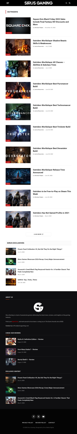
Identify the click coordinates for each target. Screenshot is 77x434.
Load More (38, 234)
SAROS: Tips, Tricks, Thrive (27, 280)
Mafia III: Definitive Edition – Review (30, 339)
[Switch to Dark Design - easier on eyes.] (66, 3)
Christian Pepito (39, 27)
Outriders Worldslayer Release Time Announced (49, 171)
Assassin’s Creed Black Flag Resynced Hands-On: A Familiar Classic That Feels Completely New (44, 270)
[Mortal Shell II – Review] (11, 361)
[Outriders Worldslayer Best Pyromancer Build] (18, 90)
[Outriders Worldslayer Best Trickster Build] (18, 133)
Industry (9, 226)
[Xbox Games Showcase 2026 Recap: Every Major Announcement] (11, 261)
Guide (8, 54)
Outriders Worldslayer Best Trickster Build (51, 127)
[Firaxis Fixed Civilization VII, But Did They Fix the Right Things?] (11, 251)
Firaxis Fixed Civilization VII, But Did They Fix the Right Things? (40, 249)
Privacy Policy (27, 422)
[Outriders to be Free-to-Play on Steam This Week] (18, 198)
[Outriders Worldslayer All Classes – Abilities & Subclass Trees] (18, 68)
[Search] (69, 3)
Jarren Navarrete (39, 46)
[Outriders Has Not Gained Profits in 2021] (18, 219)
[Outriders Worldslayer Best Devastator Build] (18, 155)
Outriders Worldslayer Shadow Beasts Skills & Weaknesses (49, 42)
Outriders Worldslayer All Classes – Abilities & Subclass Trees (49, 63)
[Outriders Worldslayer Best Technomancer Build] (18, 111)
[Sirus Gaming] (38, 3)
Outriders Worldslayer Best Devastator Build (50, 149)
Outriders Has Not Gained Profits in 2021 (51, 213)
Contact (51, 422)
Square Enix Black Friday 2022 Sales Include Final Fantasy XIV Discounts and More (51, 22)
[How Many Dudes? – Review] (11, 351)
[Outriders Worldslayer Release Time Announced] (18, 176)
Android (8, 33)
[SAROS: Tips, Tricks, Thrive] (11, 282)
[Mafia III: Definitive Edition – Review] (11, 341)
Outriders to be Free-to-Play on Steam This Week (52, 192)
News (8, 183)
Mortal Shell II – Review (26, 359)
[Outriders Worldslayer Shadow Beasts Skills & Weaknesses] (18, 47)
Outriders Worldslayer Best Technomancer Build (52, 106)
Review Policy (40, 422)
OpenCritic (15, 321)
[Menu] (8, 3)
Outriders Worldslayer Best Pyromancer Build (50, 85)
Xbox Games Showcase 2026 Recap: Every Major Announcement (41, 259)
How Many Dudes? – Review (28, 349)
